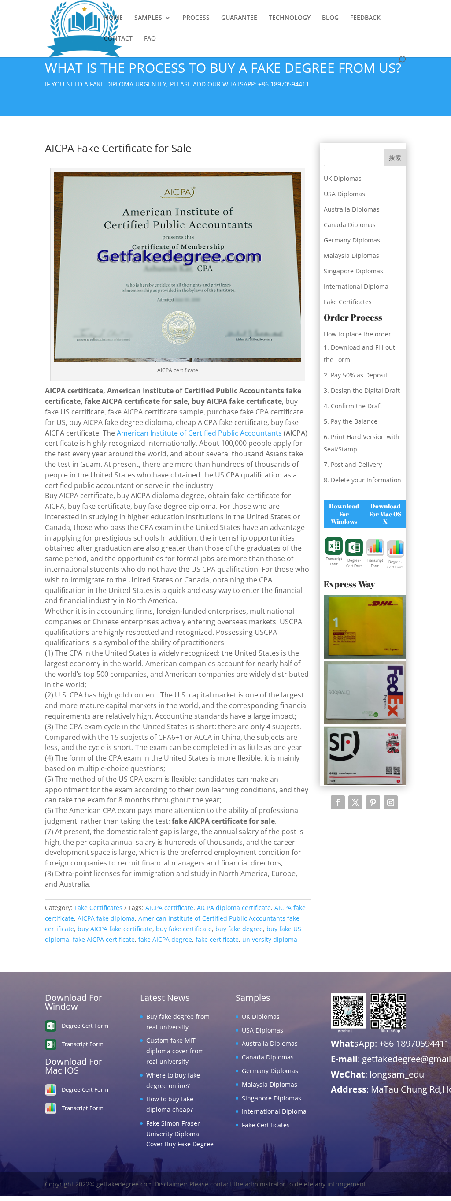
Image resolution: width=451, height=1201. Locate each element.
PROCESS (196, 18)
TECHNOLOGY (290, 18)
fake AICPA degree (165, 939)
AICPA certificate (169, 907)
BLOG (330, 18)
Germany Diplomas (352, 240)
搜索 (395, 157)
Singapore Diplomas (353, 271)
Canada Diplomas (350, 224)
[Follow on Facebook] (338, 802)
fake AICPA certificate (104, 939)
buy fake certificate (184, 929)
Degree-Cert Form (354, 563)
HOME (113, 18)
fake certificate (217, 939)
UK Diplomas (343, 178)
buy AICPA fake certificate (115, 929)
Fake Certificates (98, 907)
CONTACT (118, 38)
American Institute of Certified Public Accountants (199, 433)
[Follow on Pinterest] (373, 802)
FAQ (150, 38)
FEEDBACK (365, 18)
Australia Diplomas (352, 209)
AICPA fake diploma (106, 918)
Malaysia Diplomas (351, 255)
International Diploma (356, 286)
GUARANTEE (239, 18)
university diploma (269, 939)
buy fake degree (239, 929)
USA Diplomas (344, 194)
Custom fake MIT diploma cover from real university (175, 1051)
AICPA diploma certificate (234, 907)
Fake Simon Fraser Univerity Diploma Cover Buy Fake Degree (180, 1134)
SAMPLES (148, 18)
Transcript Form (334, 561)
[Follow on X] (355, 802)
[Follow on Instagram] (391, 802)
